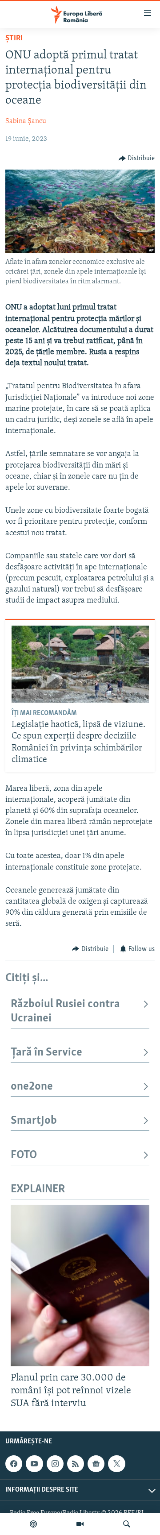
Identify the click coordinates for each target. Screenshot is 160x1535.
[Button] (137, 158)
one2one (32, 1087)
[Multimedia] (80, 1524)
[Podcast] (33, 1524)
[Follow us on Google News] (96, 1463)
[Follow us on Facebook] (13, 1463)
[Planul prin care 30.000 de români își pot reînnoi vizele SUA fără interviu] (80, 1285)
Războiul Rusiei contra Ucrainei (65, 1011)
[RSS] (75, 1463)
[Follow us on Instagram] (55, 1463)
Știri (14, 39)
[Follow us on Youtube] (34, 1463)
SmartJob (34, 1121)
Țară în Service (46, 1053)
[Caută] (126, 1524)
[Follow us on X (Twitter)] (116, 1463)
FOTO (24, 1155)
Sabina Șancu (25, 121)
